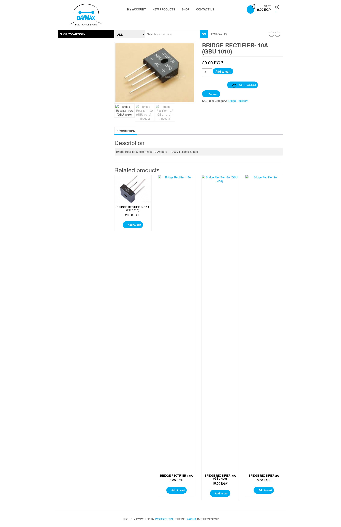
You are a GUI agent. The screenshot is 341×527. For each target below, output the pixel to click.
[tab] (86, 34)
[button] (86, 34)
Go (204, 34)
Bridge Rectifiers (238, 101)
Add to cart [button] (134, 225)
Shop (185, 9)
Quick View (134, 182)
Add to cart (222, 71)
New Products (164, 9)
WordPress (164, 519)
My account (136, 9)
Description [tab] (125, 131)
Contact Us (205, 9)
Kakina (191, 519)
